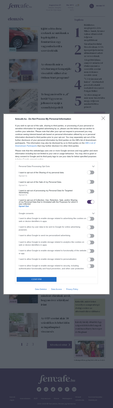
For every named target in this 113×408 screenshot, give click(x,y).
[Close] (104, 119)
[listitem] (56, 166)
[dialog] (56, 204)
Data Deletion (41, 289)
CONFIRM (37, 279)
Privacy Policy (72, 289)
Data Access (56, 289)
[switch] (90, 172)
